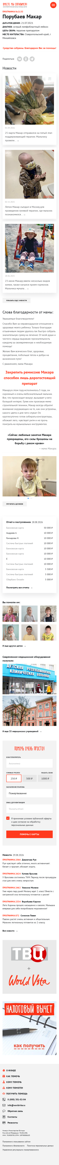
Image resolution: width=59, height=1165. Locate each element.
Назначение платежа (15, 787)
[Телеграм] (32, 58)
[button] (28, 498)
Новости (13, 855)
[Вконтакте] (19, 58)
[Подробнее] (29, 865)
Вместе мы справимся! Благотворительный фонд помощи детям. (17, 5)
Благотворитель (13, 757)
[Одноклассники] (25, 58)
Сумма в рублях (13, 773)
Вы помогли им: (11, 602)
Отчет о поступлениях (24, 522)
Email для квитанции (15, 802)
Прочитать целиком (14, 504)
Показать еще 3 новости (16, 300)
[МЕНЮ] (53, 5)
